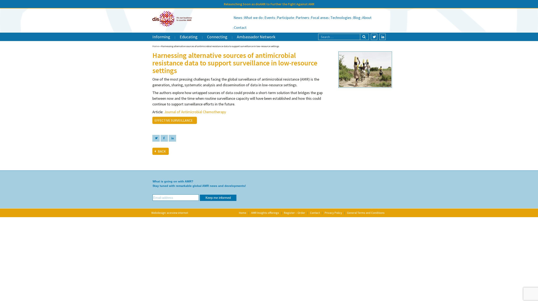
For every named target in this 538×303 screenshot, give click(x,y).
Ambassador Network (256, 36)
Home (155, 46)
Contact (240, 27)
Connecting (217, 36)
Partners (302, 17)
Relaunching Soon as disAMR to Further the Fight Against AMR (269, 4)
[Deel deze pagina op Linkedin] (172, 138)
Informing (161, 36)
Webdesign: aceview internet (169, 213)
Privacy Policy (333, 213)
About (367, 17)
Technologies (340, 17)
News (237, 17)
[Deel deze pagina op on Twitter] (156, 138)
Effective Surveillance (174, 120)
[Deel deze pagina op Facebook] (164, 138)
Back (162, 151)
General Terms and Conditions (366, 213)
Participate (285, 17)
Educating (189, 36)
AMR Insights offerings (265, 213)
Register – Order (294, 213)
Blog (356, 17)
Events (269, 17)
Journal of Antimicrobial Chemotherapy (195, 111)
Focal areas (320, 17)
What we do (253, 17)
